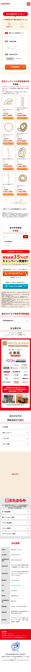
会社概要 (4, 635)
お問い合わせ (11, 635)
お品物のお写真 (11, 54)
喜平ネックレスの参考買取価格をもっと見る (14, 209)
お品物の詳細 (11, 41)
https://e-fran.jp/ (16, 585)
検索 (25, 236)
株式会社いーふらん (6, 633)
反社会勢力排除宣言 (6, 637)
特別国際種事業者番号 (18, 637)
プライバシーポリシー (21, 635)
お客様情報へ (15, 67)
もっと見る (15, 202)
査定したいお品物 (15, 33)
